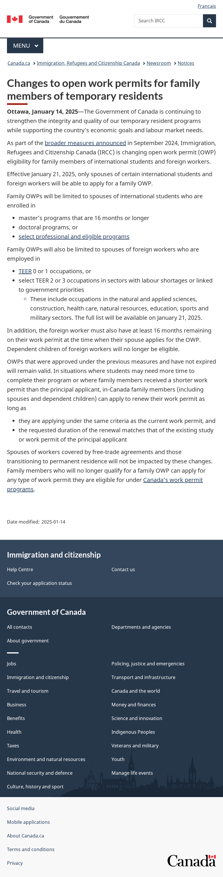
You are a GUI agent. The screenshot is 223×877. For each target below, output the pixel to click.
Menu (22, 45)
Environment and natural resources (46, 759)
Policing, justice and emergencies (148, 663)
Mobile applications (28, 822)
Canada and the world (136, 691)
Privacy (15, 863)
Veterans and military (135, 745)
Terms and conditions (31, 849)
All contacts (19, 627)
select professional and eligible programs (74, 236)
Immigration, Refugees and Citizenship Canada (88, 63)
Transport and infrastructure (143, 677)
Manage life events (132, 773)
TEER (25, 271)
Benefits (16, 718)
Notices (186, 63)
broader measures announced (85, 143)
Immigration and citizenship (38, 677)
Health (14, 732)
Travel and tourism (27, 691)
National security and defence (40, 773)
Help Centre (20, 569)
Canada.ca (19, 63)
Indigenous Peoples (133, 732)
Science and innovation (137, 718)
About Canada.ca (25, 836)
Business (16, 704)
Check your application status (39, 583)
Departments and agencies (141, 627)
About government (28, 640)
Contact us (123, 569)
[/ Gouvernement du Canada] (48, 18)
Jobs (11, 663)
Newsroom (159, 63)
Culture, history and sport (35, 786)
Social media (21, 808)
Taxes (13, 745)
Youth (118, 759)
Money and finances (134, 704)
